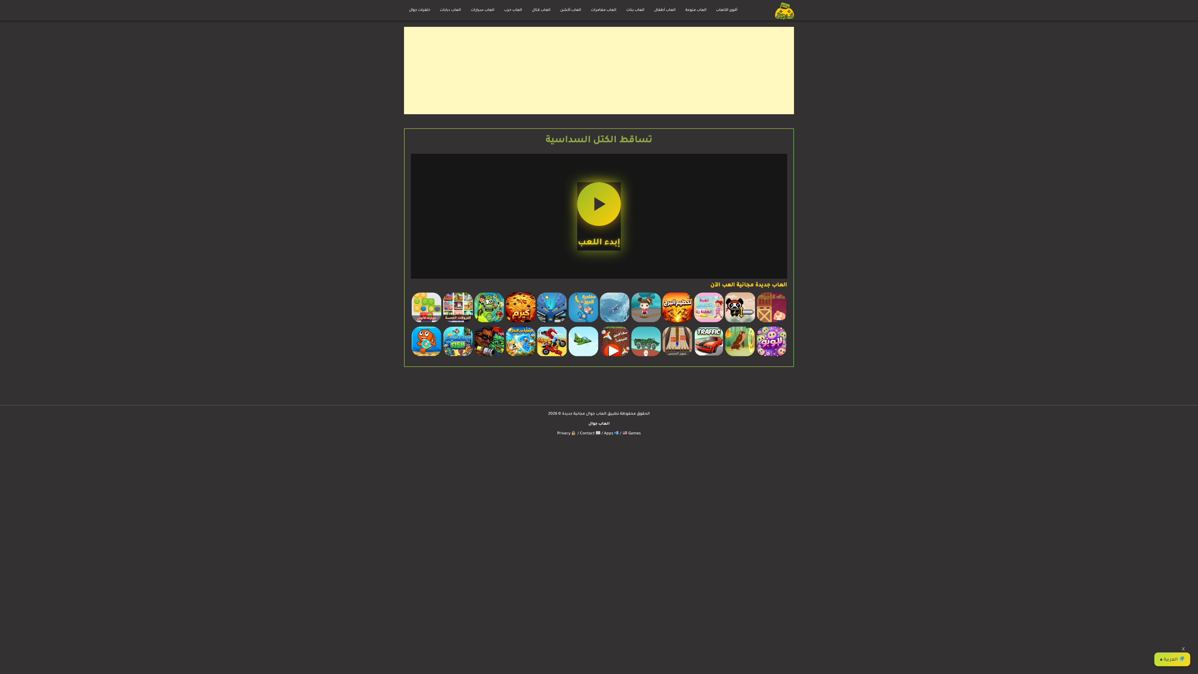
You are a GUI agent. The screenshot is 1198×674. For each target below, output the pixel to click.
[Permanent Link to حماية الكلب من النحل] (520, 356)
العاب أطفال (664, 10)
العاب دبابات (450, 10)
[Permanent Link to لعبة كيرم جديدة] (520, 322)
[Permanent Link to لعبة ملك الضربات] (771, 322)
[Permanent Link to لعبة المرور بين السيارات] (708, 356)
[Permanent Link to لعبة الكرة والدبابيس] (551, 322)
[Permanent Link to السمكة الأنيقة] (458, 356)
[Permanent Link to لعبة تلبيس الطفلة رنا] (708, 322)
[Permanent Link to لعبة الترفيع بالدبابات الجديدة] (551, 356)
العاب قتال (541, 10)
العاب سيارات (482, 10)
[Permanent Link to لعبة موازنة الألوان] (426, 322)
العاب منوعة (695, 10)
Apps (609, 434)
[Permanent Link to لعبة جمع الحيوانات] (740, 356)
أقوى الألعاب (726, 10)
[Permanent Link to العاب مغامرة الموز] (583, 322)
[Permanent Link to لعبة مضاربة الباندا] (740, 322)
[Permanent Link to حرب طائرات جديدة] (583, 356)
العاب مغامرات (603, 10)
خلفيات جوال (419, 10)
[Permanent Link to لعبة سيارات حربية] (646, 356)
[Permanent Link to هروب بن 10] (489, 322)
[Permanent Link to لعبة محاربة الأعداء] (489, 356)
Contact (588, 434)
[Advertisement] (607, 70)
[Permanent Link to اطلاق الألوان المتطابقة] (426, 356)
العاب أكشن (570, 10)
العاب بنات (635, 10)
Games (634, 434)
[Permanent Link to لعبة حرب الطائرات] (614, 322)
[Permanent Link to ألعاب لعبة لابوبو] (771, 356)
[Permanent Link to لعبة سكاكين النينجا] (614, 356)
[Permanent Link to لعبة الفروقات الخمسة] (458, 322)
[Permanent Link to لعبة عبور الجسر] (677, 356)
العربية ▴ (1169, 659)
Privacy (564, 434)
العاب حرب (513, 10)
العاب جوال (599, 424)
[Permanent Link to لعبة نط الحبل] (646, 322)
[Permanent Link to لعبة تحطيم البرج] (677, 322)
